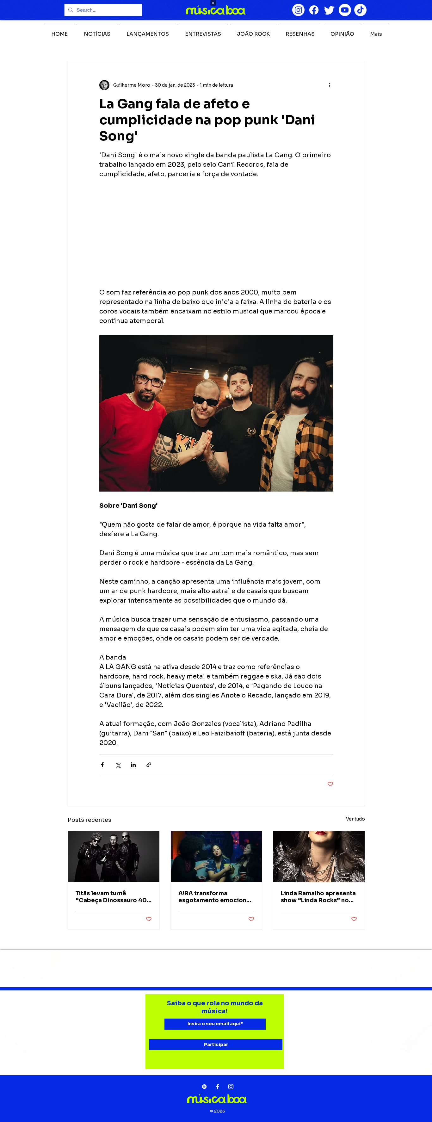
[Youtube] (345, 10)
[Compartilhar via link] (149, 765)
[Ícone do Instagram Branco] (230, 1086)
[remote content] (216, 233)
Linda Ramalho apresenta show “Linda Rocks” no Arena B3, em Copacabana (318, 897)
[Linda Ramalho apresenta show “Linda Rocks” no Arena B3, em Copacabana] (319, 856)
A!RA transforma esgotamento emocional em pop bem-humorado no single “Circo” (215, 897)
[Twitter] (329, 10)
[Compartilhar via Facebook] (102, 765)
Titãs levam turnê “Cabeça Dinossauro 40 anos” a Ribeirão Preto (111, 897)
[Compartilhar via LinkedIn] (133, 765)
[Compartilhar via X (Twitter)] (118, 765)
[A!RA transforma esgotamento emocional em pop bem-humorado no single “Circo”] (216, 856)
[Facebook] (314, 10)
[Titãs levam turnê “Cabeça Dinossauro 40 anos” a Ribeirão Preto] (113, 856)
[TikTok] (360, 10)
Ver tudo (355, 819)
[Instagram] (298, 10)
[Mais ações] (329, 85)
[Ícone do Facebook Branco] (217, 1086)
